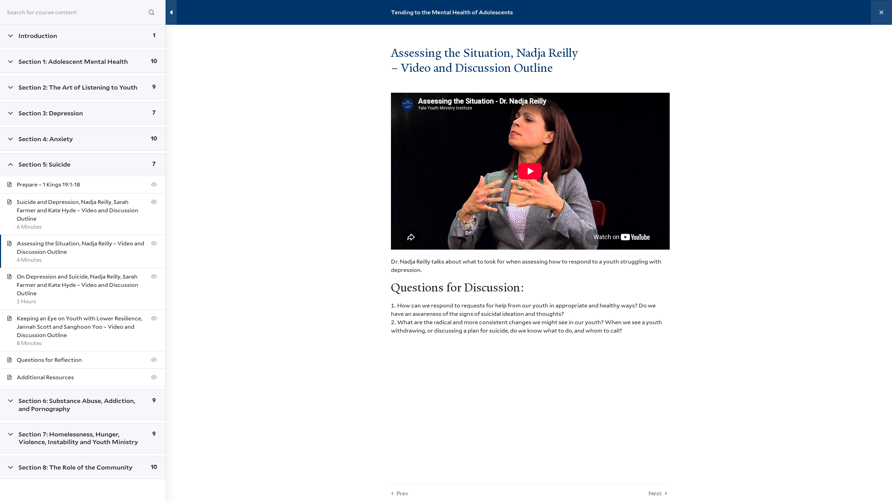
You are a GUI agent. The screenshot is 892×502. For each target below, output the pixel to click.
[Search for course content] (151, 12)
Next (655, 493)
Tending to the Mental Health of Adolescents (452, 12)
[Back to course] (881, 12)
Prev (402, 493)
